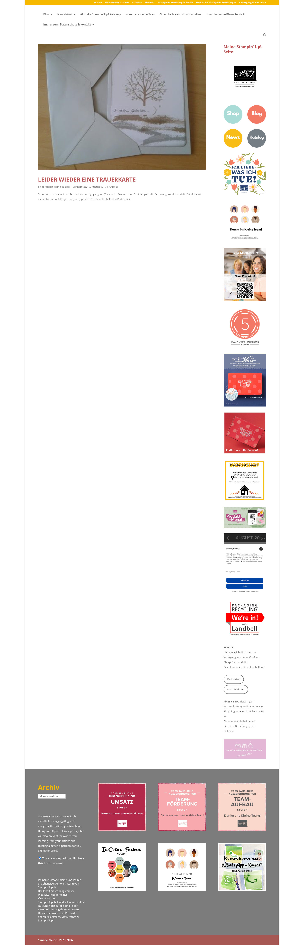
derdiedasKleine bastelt (56, 186)
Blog (46, 14)
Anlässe (113, 186)
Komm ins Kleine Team (141, 14)
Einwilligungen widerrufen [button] (252, 3)
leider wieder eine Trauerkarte (87, 179)
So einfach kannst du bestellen (180, 14)
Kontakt (98, 3)
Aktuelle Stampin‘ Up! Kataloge (100, 14)
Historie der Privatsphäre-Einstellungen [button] (216, 3)
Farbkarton (233, 679)
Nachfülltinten (235, 689)
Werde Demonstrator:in (117, 3)
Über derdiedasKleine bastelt (224, 14)
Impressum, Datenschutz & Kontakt (67, 24)
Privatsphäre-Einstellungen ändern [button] (175, 3)
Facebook (137, 3)
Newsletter (64, 14)
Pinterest (149, 3)
